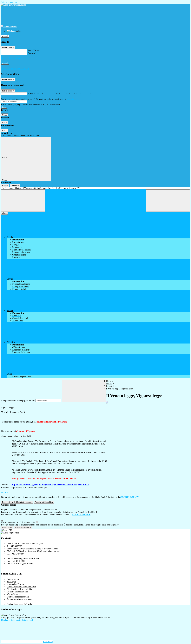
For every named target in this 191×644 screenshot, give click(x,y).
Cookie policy (13, 579)
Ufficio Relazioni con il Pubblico (21, 586)
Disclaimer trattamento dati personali (17, 620)
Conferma (15, 185)
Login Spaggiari (73, 99)
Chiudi (4, 115)
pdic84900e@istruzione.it (35, 548)
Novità (109, 383)
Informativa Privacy (15, 584)
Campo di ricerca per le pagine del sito (18, 400)
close (4, 213)
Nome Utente (33, 50)
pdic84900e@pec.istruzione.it (36, 551)
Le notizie (110, 386)
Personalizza (7, 502)
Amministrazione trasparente (19, 599)
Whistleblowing (14, 594)
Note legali (11, 581)
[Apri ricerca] (168, 200)
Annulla (5, 185)
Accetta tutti (44, 502)
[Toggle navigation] (23, 200)
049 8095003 (16, 546)
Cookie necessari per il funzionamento (18, 522)
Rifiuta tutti (24, 502)
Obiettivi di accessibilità (17, 591)
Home (109, 381)
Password (32, 53)
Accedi (5, 36)
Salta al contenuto (9, 2)
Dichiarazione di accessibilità (19, 589)
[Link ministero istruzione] (13, 5)
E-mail (30, 93)
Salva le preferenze (23, 527)
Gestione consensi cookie (18, 597)
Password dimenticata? (11, 58)
